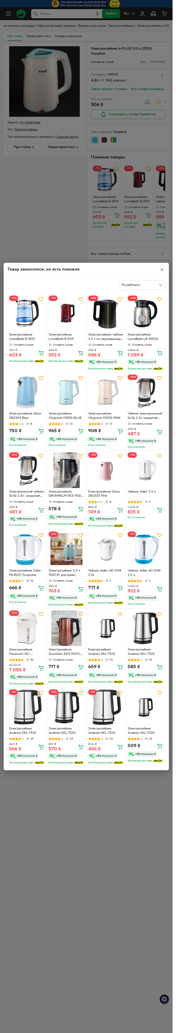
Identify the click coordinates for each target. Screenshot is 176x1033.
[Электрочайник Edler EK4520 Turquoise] (27, 549)
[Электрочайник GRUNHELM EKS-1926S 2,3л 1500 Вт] (66, 470)
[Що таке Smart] (39, 361)
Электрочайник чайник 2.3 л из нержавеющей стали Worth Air (105, 337)
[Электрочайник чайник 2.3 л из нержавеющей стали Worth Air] (106, 313)
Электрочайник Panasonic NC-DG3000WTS (21, 652)
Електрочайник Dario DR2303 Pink (104, 494)
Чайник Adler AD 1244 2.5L (104, 573)
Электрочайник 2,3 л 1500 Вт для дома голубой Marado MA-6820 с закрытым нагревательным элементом (64, 573)
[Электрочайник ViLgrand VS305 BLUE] (66, 392)
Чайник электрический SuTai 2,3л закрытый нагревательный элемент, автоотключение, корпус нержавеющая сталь (145, 416)
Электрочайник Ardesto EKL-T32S (141, 652)
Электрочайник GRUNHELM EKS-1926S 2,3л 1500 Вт (66, 494)
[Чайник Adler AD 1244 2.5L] (106, 549)
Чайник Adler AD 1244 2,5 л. (144, 573)
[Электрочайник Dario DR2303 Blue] (27, 392)
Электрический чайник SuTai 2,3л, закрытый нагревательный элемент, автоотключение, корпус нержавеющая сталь (26, 494)
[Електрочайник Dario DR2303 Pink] (106, 470)
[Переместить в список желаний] (41, 299)
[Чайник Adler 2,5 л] (145, 470)
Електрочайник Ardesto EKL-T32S (101, 652)
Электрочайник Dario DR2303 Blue (25, 416)
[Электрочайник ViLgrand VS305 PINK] (106, 392)
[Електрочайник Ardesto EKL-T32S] (106, 628)
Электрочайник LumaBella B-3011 (61, 337)
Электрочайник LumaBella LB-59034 (143, 337)
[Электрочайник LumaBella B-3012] (27, 313)
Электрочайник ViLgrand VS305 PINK (104, 416)
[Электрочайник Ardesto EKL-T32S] (145, 628)
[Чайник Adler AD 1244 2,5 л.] (145, 549)
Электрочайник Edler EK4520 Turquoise (25, 573)
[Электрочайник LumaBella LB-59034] (145, 313)
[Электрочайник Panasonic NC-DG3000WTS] (27, 628)
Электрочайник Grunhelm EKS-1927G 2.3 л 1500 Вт (64, 652)
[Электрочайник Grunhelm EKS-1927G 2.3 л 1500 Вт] (66, 628)
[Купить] (41, 353)
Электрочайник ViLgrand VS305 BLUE (65, 416)
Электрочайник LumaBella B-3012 (22, 337)
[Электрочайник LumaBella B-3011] (66, 313)
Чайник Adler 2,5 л (142, 491)
